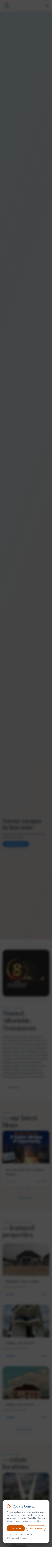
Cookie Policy (28, 1534)
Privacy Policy (14, 1534)
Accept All (16, 1528)
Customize (37, 1528)
